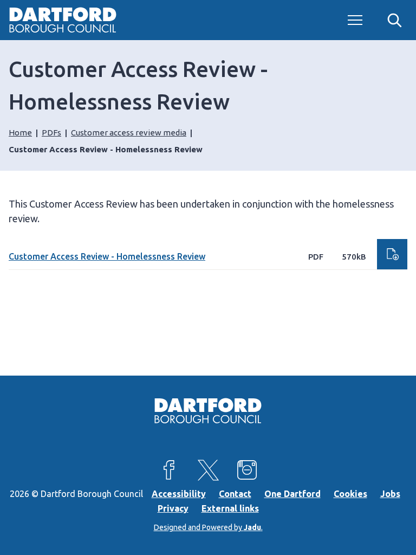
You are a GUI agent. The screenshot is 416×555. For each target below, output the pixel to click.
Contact (235, 494)
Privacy (173, 508)
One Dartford (292, 494)
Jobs (390, 494)
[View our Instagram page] (247, 470)
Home (20, 132)
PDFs (51, 132)
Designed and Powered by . (208, 527)
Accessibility (179, 494)
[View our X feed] (208, 470)
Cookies (350, 494)
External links (230, 508)
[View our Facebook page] (169, 470)
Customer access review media (128, 132)
